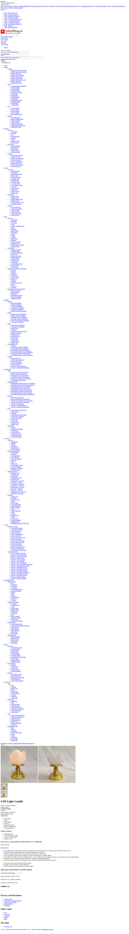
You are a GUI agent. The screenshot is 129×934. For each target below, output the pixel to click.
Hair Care (14, 273)
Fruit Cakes (14, 172)
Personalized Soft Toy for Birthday (21, 353)
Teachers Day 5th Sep (17, 493)
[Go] (28, 52)
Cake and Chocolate (16, 528)
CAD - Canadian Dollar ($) (84, 6)
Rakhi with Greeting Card (18, 80)
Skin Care (14, 286)
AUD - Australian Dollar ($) (100, 6)
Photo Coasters (15, 616)
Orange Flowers (15, 146)
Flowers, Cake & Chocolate (19, 555)
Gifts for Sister (15, 122)
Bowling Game (15, 704)
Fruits (12, 224)
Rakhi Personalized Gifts (18, 125)
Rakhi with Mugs (16, 81)
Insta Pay (3, 1)
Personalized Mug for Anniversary (20, 388)
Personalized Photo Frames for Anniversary (23, 383)
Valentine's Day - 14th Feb (18, 492)
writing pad (14, 698)
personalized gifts (9, 580)
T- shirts (13, 695)
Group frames (15, 627)
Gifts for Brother (15, 120)
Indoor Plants (15, 652)
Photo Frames (15, 411)
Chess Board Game (16, 707)
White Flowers (15, 150)
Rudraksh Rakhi (15, 102)
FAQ (5, 913)
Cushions (13, 221)
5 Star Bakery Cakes (17, 185)
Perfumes (13, 229)
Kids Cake (11, 194)
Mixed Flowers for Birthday (19, 311)
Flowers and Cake (16, 539)
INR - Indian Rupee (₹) (7, 6)
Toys (9, 713)
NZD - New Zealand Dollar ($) (67, 6)
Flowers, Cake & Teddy (18, 561)
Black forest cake (16, 177)
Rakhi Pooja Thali (16, 127)
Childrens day (15, 474)
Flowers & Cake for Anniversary (20, 402)
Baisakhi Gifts (15, 522)
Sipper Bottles (15, 597)
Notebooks (14, 613)
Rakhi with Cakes (16, 73)
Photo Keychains (16, 618)
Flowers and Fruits (16, 544)
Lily (12, 135)
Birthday (6, 300)
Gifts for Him (15, 265)
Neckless (13, 281)
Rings (12, 284)
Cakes (6, 168)
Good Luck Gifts (16, 242)
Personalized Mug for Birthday (19, 349)
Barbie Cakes (15, 196)
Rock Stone (14, 633)
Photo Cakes (14, 176)
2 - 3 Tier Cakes (15, 183)
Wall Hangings (12, 635)
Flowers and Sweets (16, 545)
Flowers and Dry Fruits (17, 542)
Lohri (12, 509)
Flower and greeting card (18, 537)
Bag (12, 583)
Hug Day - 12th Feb (16, 489)
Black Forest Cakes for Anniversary (21, 378)
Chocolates (14, 220)
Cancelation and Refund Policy (13, 900)
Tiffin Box (14, 696)
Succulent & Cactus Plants (18, 657)
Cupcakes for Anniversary (18, 380)
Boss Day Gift (15, 473)
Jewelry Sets (14, 278)
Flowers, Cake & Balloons (18, 366)
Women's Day (15, 479)
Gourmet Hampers (16, 435)
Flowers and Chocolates (18, 540)
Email (2, 55)
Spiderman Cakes (16, 204)
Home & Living (15, 336)
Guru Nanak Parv (16, 504)
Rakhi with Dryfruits (17, 76)
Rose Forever (15, 142)
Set (8, 106)
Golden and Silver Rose (17, 226)
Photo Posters (15, 638)
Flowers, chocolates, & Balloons (20, 572)
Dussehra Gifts (15, 500)
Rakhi (6, 67)
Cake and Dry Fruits (17, 529)
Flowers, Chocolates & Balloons (20, 367)
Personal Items (12, 581)
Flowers (6, 128)
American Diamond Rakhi (18, 86)
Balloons (13, 240)
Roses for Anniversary (17, 397)
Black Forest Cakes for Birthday (20, 320)
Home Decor (14, 430)
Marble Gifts (14, 342)
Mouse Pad (14, 611)
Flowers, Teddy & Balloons (19, 578)
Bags (12, 685)
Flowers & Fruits (16, 166)
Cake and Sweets (16, 531)
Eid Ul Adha (14, 503)
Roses (13, 139)
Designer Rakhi (15, 91)
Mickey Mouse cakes (17, 199)
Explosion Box (15, 243)
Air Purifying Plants (16, 264)
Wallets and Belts (16, 298)
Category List (8, 926)
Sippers (13, 234)
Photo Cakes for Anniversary (19, 374)
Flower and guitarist (16, 155)
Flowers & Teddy (16, 160)
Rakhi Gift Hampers (16, 124)
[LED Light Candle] (19, 782)
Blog (5, 919)
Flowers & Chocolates (17, 158)
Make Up (13, 279)
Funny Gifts (14, 338)
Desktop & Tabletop (13, 602)
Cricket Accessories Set (17, 709)
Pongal (13, 514)
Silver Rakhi (14, 103)
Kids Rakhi (14, 95)
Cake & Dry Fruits (16, 213)
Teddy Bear (14, 238)
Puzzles (13, 596)
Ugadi (13, 517)
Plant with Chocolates (17, 680)
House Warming (15, 449)
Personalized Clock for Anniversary (21, 386)
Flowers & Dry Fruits (17, 165)
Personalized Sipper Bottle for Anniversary (23, 394)
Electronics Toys (15, 720)
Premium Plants (15, 660)
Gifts (5, 216)
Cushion (13, 687)
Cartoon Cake (15, 198)
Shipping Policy (8, 904)
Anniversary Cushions (17, 416)
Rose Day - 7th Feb (16, 482)
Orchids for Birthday (17, 306)
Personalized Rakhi (16, 100)
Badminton (14, 701)
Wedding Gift (15, 448)
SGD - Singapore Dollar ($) (36, 6)
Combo (10, 69)
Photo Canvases (15, 636)
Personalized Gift (12, 382)
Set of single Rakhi (16, 114)
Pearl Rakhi (14, 98)
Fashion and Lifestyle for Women (17, 268)
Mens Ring (14, 293)
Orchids (13, 138)
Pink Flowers (15, 147)
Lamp (12, 607)
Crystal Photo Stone (16, 624)
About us (6, 916)
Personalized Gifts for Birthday (19, 347)
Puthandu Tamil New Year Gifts (20, 523)
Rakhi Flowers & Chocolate (19, 70)
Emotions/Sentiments (13, 451)
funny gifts (14, 254)
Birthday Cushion (16, 333)
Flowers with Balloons (17, 404)
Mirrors (13, 592)
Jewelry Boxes (15, 432)
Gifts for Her (14, 267)
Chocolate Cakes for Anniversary (20, 377)
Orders (6, 47)
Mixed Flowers (15, 136)
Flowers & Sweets (16, 163)
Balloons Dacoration (17, 253)
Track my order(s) (6, 52)
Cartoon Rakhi (15, 89)
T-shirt (13, 736)
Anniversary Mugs (16, 418)
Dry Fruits (14, 223)
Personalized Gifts (13, 726)
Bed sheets (14, 584)
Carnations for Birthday (17, 308)
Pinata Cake (14, 193)
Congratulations (15, 456)
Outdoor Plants (15, 654)
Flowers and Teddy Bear (18, 547)
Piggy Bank (14, 619)
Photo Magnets (15, 630)
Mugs (12, 227)
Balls (12, 702)
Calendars (14, 603)
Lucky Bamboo (15, 649)
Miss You (13, 460)
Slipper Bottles (15, 693)
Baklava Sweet (15, 246)
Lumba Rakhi (15, 105)
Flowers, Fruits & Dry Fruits (19, 575)
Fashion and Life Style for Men (16, 289)
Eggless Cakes (15, 191)
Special (10, 116)
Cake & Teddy (15, 210)
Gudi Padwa (14, 518)
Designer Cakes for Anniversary (20, 375)
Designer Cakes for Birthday (19, 317)
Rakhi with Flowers (16, 78)
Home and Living (16, 256)
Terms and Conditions (10, 902)
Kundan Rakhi (15, 97)
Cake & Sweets (15, 212)
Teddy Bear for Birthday (18, 325)
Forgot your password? (12, 57)
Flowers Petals (15, 141)
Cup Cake (14, 187)
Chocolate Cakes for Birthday (19, 319)
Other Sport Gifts (16, 710)
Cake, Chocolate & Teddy (18, 553)
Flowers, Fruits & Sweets (18, 577)
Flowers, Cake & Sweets (18, 559)
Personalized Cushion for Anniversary (21, 389)
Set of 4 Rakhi (15, 111)
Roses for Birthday (16, 303)
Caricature (14, 586)
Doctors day (14, 476)
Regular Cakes (15, 171)
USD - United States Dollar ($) (116, 6)
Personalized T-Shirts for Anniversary (21, 391)
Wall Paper (14, 643)
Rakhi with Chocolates (17, 75)
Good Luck (14, 668)
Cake (9, 371)
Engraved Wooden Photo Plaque (20, 625)
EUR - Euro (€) (5, 8)
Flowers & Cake (15, 157)
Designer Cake (15, 182)
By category (11, 248)
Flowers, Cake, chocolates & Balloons (21, 564)
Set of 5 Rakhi (15, 113)
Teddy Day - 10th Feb (17, 485)
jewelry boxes (15, 276)
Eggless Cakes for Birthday (18, 314)
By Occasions (11, 663)
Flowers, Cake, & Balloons (18, 562)
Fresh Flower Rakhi (16, 92)
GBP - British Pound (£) (16, 8)
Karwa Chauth (15, 507)
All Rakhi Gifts (15, 117)
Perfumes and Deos (16, 282)
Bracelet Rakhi (15, 87)
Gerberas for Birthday (17, 309)
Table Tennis (14, 712)
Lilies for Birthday (16, 305)
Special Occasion (12, 471)
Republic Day (15, 515)
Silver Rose (14, 232)
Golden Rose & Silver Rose (19, 331)
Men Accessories (16, 290)
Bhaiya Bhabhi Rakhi (17, 119)
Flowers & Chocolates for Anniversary (22, 400)
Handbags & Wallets (17, 429)
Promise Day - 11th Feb (17, 487)
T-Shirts (13, 237)
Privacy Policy (8, 899)
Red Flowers (14, 149)
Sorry (12, 462)
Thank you (14, 463)
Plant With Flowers (16, 674)
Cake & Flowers (15, 207)
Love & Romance (16, 671)
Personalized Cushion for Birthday (20, 350)
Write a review (5, 807)
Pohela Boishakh (16, 520)
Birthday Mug (15, 334)
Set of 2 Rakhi (15, 108)
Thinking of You (15, 470)
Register (7, 54)
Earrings (13, 271)
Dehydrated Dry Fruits (17, 245)
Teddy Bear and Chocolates (19, 550)
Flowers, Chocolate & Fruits (19, 567)
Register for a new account (8, 59)
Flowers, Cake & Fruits (17, 558)
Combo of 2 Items (13, 526)
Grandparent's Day (16, 478)
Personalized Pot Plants (17, 677)
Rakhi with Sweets (16, 83)
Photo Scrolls (15, 640)
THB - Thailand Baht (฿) (21, 6)
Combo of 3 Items (13, 551)
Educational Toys (16, 718)
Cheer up (13, 454)
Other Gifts (11, 426)
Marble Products (15, 257)
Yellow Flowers (15, 152)
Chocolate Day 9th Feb (17, 484)
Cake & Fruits (15, 215)
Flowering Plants (16, 655)
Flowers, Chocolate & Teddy (19, 570)
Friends (13, 445)
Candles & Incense (16, 437)
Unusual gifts (15, 259)
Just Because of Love (17, 465)
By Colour (11, 144)
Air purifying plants (16, 647)
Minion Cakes (15, 201)
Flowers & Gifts (15, 364)
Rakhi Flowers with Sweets (19, 72)
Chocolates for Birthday (17, 327)
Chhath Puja (14, 496)
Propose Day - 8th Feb (17, 481)
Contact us (7, 914)
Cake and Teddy (15, 533)
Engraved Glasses (16, 591)
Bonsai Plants (15, 651)
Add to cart (4, 815)
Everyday (10, 440)
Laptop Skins (15, 608)
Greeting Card (15, 605)
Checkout (3, 43)
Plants (6, 644)
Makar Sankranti (15, 511)
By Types (10, 646)
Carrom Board (15, 706)
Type (9, 84)
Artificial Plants (15, 251)
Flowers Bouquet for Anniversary (20, 399)
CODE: (3, 805)
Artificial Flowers (16, 249)
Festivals (10, 495)
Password (3, 57)
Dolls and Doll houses (17, 717)
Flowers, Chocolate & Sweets (19, 569)
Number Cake (15, 188)
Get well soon (15, 457)
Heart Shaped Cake (16, 174)
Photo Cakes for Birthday (18, 316)
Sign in (3, 54)
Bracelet (13, 270)
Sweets (13, 235)
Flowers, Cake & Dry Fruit (18, 556)
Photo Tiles (14, 632)
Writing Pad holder (16, 732)
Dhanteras (14, 498)
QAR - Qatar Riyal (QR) (51, 6)
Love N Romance (16, 467)
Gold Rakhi (14, 94)
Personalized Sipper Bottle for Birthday (22, 355)
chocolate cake (15, 179)
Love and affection (16, 459)
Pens (12, 614)
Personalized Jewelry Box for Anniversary (23, 385)
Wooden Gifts (15, 260)
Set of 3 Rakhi (15, 109)
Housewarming (15, 669)
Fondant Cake (15, 180)
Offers (6, 917)
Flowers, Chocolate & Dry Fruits (20, 566)
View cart (3, 41)
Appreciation (14, 452)
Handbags (14, 275)
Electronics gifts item (17, 621)
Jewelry (13, 427)
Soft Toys (14, 599)
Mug (12, 594)
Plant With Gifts (15, 679)
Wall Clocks (14, 641)
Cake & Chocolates (16, 209)
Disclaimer (7, 905)
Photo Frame (14, 231)
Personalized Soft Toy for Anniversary (21, 393)
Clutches (13, 287)
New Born (14, 446)
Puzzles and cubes (16, 723)
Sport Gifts (11, 699)
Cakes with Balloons (17, 534)
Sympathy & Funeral (17, 468)
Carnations (14, 131)
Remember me (6, 62)
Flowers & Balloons (16, 161)
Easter (13, 501)
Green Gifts (14, 262)
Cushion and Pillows (17, 589)
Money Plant (14, 658)
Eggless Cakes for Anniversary (19, 372)
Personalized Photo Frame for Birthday (22, 352)
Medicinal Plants (15, 662)
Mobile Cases (15, 610)
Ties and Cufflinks (16, 297)
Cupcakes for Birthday (17, 322)
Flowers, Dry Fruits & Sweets (19, 573)
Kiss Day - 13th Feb (16, 490)
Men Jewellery (15, 292)
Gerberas (13, 133)
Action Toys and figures (18, 715)
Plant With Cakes (16, 676)
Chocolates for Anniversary (18, 410)
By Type (10, 130)
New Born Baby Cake (17, 202)
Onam (13, 512)
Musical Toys (15, 721)
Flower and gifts (15, 536)
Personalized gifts (12, 344)
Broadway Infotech (48, 929)
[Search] (17, 35)
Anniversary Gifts (16, 433)
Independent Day (16, 506)
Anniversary (7, 369)
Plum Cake (14, 190)
